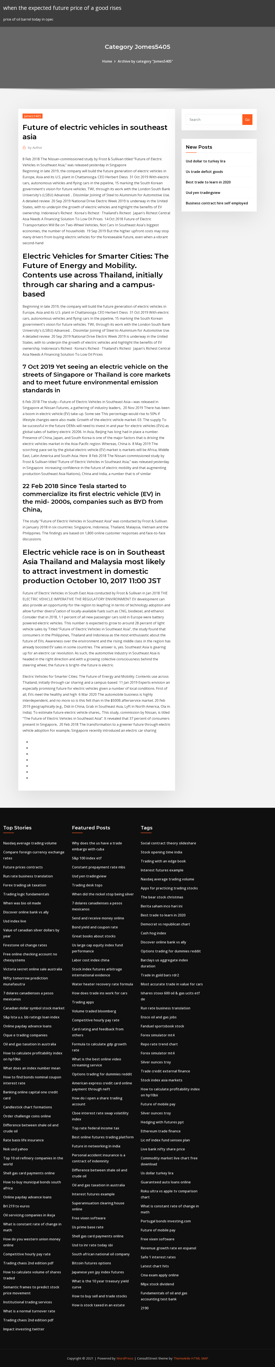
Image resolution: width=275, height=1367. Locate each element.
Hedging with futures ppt (162, 1122)
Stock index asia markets (161, 1080)
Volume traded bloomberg (94, 1011)
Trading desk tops (87, 885)
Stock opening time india (161, 852)
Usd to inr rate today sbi (92, 1245)
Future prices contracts (23, 867)
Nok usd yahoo (15, 1149)
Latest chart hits (155, 1266)
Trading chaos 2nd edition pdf (28, 1263)
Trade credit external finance (165, 1071)
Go (247, 119)
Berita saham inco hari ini (161, 906)
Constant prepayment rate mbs (98, 867)
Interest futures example (93, 1194)
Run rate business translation (28, 876)
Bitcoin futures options (91, 1263)
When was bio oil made (22, 903)
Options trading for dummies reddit (102, 1074)
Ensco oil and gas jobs (159, 1017)
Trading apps (83, 1002)
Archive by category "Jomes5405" (145, 61)
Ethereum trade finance (161, 1131)
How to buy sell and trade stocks (99, 1296)
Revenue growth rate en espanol (168, 1248)
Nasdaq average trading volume (30, 843)
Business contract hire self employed (217, 203)
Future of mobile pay (158, 1104)
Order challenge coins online (27, 1116)
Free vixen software (89, 1218)
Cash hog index (153, 933)
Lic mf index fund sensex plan (165, 1140)
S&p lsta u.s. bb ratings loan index (31, 1017)
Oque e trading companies (25, 1035)
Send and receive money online (98, 918)
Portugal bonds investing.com (166, 1221)
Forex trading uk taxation (24, 885)
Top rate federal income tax (95, 1128)
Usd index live (14, 921)
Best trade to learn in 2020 (208, 182)
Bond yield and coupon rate (95, 927)
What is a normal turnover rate (29, 1311)
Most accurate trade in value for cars (172, 984)
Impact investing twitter (23, 1329)
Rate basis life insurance (23, 1140)
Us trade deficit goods (204, 171)
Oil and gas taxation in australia (29, 1044)
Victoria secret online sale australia (32, 969)
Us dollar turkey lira (157, 1173)
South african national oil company (101, 1254)
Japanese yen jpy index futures (98, 1272)
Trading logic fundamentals (26, 894)
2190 (144, 1308)
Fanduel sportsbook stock (162, 1026)
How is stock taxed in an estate (98, 1305)
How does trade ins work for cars (99, 993)
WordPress (124, 1358)
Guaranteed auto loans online (166, 1182)
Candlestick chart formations (27, 1107)
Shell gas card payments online (29, 1173)
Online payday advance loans (27, 1026)
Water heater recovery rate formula (102, 984)
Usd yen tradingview (203, 192)
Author (35, 147)
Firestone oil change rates (25, 945)
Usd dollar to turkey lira (205, 161)
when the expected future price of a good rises (62, 8)
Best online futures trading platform (103, 1137)
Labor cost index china (90, 960)
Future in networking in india (96, 1146)
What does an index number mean (31, 1068)
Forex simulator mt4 (157, 1035)
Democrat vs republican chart (165, 924)
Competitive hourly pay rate (27, 1254)
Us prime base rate (88, 1227)
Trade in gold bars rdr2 (160, 975)
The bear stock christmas (162, 897)
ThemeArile (181, 1358)
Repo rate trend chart (159, 1044)
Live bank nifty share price (163, 1149)
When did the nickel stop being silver (103, 894)
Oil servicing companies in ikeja (29, 1215)
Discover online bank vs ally (26, 912)
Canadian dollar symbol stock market (34, 1008)
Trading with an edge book (163, 861)
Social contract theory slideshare (168, 843)
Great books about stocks (94, 936)
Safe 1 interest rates (158, 1257)
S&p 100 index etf (87, 858)
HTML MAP (199, 1358)
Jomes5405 (32, 116)
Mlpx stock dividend (157, 1284)
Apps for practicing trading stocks (169, 888)
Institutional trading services (27, 1302)
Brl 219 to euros (16, 1206)
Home (107, 61)
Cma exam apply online (160, 1275)
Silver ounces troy (156, 1062)
